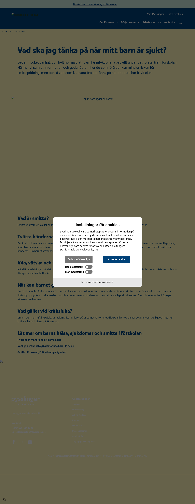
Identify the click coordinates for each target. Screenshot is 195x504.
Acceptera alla (116, 259)
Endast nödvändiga (79, 259)
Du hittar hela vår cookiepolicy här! (79, 249)
